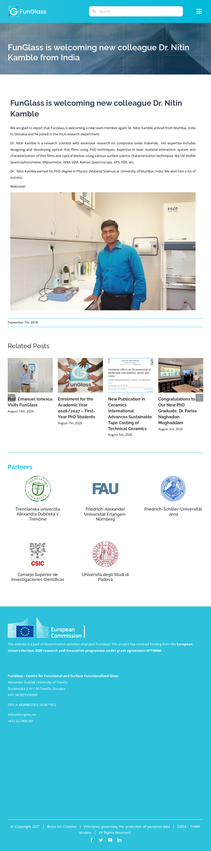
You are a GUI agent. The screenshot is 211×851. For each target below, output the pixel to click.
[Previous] (11, 398)
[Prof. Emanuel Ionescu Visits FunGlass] (30, 375)
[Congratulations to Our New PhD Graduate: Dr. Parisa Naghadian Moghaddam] (180, 375)
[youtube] (110, 840)
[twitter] (101, 840)
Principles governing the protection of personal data (127, 826)
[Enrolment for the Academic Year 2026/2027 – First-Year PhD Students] (80, 375)
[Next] (199, 398)
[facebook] (92, 840)
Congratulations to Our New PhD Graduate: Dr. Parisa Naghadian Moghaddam (177, 411)
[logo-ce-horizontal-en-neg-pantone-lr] (46, 618)
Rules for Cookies (61, 826)
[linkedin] (119, 840)
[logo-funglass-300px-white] (27, 6)
